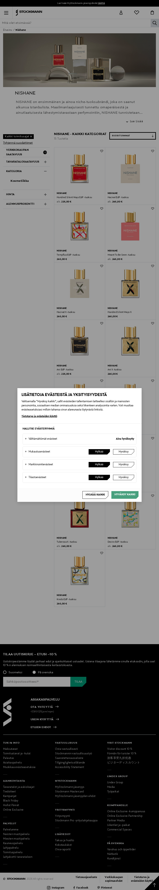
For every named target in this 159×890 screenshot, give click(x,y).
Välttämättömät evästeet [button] (41, 439)
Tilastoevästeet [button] (35, 477)
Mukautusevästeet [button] (37, 452)
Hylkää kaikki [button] (95, 494)
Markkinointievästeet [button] (39, 465)
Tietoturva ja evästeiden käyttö (39, 416)
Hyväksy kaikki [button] (124, 494)
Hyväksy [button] (124, 451)
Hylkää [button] (99, 451)
